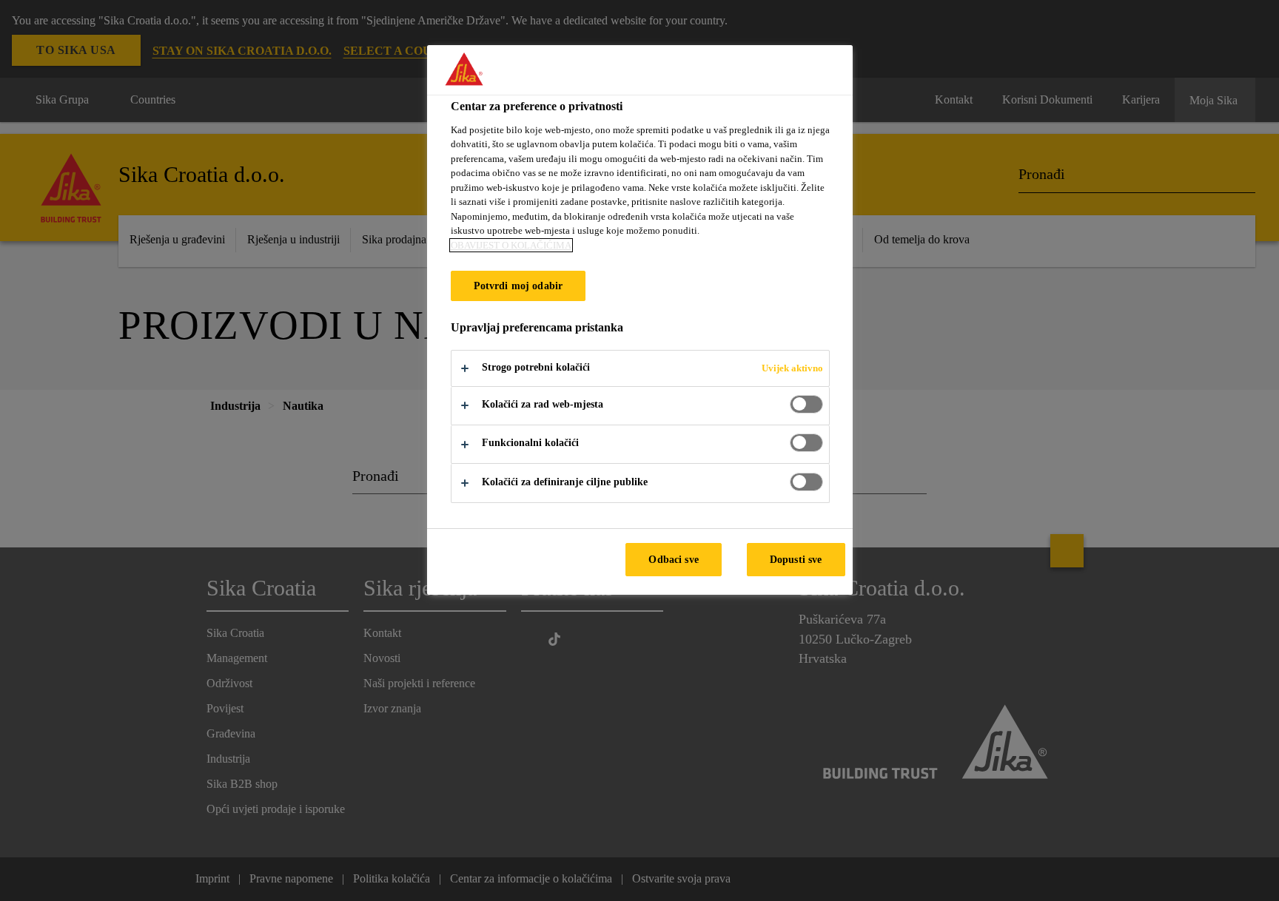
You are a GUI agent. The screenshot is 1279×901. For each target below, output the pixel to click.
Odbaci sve (673, 559)
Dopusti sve (796, 559)
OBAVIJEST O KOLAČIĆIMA (511, 245)
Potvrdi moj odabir (518, 285)
